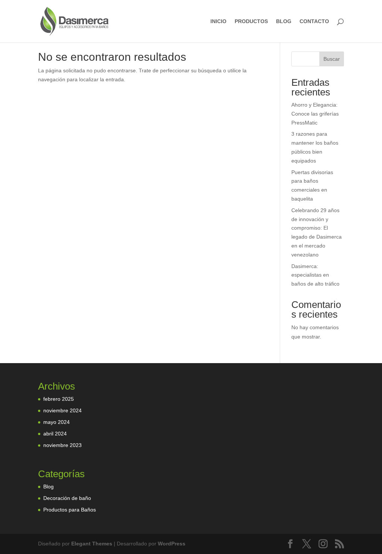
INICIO (218, 21)
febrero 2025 (58, 399)
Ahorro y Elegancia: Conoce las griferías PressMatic (315, 114)
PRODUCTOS (251, 21)
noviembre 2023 (62, 445)
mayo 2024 (56, 422)
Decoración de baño (67, 498)
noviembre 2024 (62, 410)
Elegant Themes (91, 544)
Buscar (331, 59)
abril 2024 (55, 434)
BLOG (283, 21)
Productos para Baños (69, 510)
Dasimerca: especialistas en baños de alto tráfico (315, 275)
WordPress (171, 544)
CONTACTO (314, 21)
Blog (48, 487)
